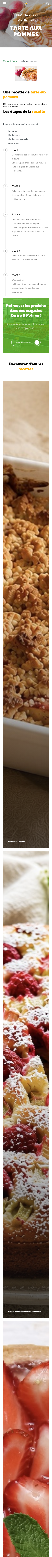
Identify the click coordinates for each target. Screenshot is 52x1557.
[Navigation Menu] (4, 3)
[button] (26, 342)
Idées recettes (26, 15)
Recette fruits (26, 20)
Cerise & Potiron (10, 61)
